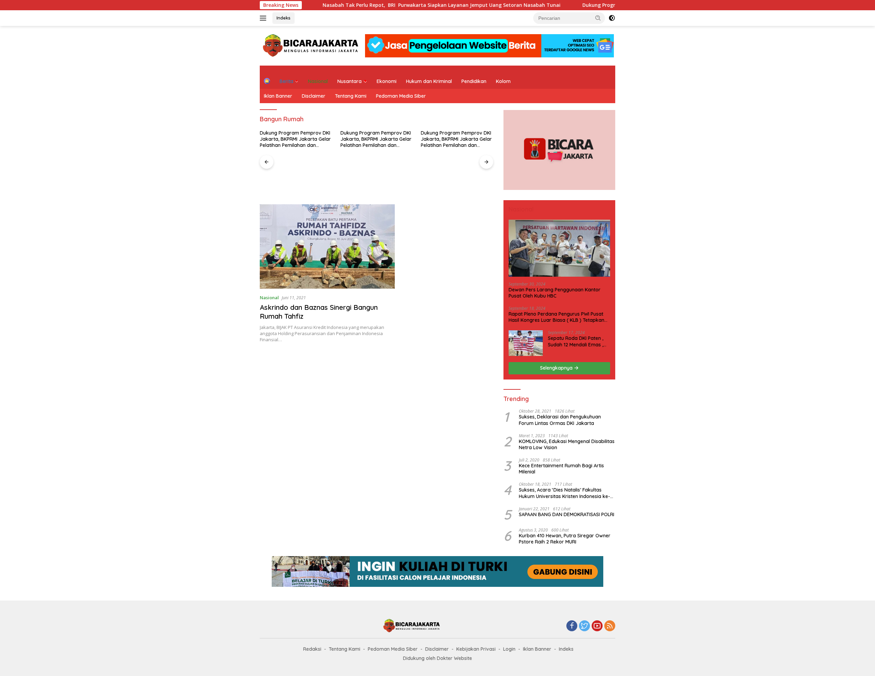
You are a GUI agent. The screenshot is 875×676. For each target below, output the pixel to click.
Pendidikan (473, 81)
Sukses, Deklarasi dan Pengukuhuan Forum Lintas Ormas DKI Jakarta (560, 420)
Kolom (503, 81)
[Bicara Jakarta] (312, 45)
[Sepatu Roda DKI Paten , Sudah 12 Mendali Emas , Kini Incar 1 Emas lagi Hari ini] (526, 343)
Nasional (318, 81)
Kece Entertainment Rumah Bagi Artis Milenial (561, 469)
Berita (286, 81)
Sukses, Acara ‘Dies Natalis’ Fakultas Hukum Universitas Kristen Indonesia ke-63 (564, 493)
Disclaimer (313, 96)
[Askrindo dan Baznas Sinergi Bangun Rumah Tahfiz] (327, 246)
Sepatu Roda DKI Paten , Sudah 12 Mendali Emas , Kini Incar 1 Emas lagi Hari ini (577, 341)
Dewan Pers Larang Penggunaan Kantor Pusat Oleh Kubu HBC (555, 293)
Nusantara (349, 81)
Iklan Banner (278, 96)
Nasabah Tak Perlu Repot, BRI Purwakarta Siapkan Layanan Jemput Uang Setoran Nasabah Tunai (407, 5)
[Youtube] (597, 626)
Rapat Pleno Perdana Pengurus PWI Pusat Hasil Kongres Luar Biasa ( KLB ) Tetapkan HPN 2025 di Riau (556, 317)
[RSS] (609, 626)
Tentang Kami (350, 96)
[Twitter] (584, 626)
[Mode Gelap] (611, 18)
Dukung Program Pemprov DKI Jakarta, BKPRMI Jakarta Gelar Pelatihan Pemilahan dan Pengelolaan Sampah (295, 139)
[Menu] (264, 18)
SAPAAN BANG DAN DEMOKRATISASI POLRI (566, 514)
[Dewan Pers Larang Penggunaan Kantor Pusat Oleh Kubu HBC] (559, 248)
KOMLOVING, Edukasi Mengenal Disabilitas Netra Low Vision (567, 444)
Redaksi (312, 649)
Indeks (284, 17)
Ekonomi (386, 81)
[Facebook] (571, 626)
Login (509, 649)
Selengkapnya (557, 368)
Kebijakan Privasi (476, 649)
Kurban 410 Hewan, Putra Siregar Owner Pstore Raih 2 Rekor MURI (564, 539)
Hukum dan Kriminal (429, 81)
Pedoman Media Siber (401, 96)
